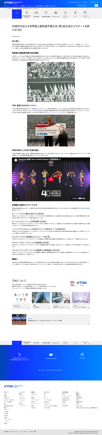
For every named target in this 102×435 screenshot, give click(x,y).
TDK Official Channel (50, 358)
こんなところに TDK (85, 16)
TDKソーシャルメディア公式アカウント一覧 (51, 370)
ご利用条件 (6, 431)
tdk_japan (82, 358)
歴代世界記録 (36, 16)
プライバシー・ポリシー (14, 431)
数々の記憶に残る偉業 (83, 208)
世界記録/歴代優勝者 (46, 16)
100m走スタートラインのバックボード (52, 112)
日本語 (84, 2)
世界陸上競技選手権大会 (11, 8)
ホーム (5, 8)
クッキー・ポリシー (24, 431)
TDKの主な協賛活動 (37, 110)
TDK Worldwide (94, 2)
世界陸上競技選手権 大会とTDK (27, 16)
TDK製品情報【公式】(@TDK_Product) (19, 360)
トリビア (75, 16)
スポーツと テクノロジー (65, 16)
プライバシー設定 (32, 431)
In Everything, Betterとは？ (74, 2)
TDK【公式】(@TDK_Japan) (19, 358)
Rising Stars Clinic (55, 16)
